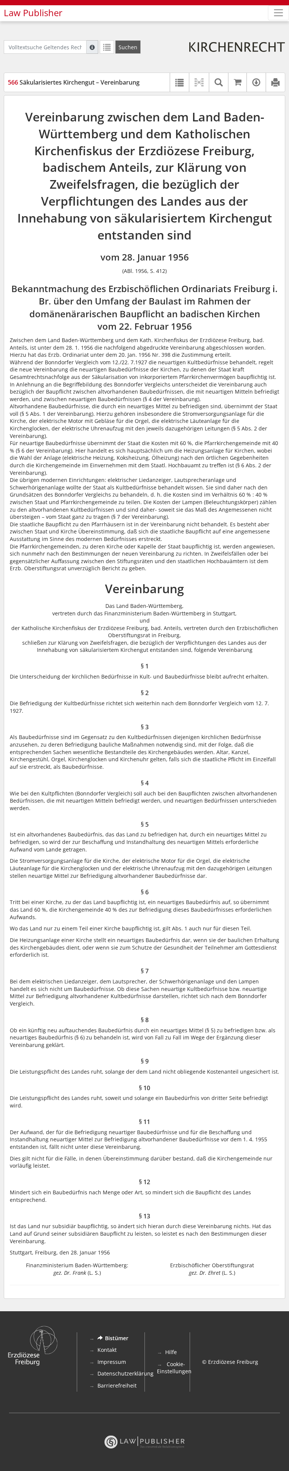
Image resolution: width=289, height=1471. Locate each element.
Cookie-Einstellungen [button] (174, 1367)
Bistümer (116, 1338)
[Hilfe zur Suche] (92, 47)
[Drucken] (275, 82)
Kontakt (107, 1349)
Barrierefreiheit (117, 1385)
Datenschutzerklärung (125, 1373)
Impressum (111, 1361)
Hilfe (171, 1352)
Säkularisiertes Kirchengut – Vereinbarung (74, 82)
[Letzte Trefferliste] (107, 47)
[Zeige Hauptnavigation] (278, 12)
